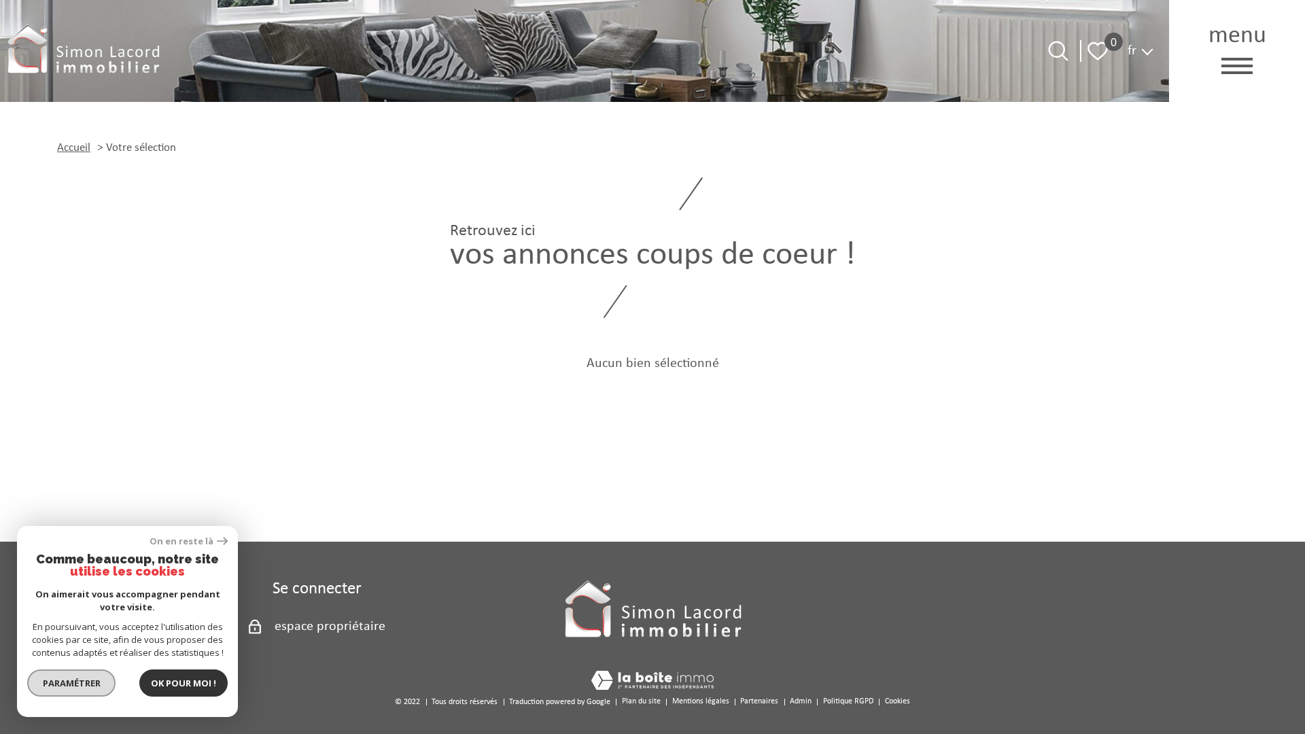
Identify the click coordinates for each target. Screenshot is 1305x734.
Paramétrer (72, 683)
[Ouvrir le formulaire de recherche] (1058, 51)
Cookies (897, 701)
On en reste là (181, 541)
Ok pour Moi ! (183, 683)
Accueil (73, 148)
